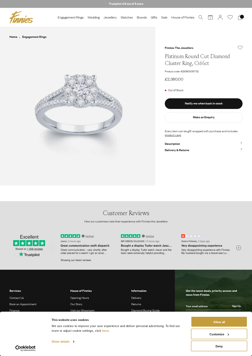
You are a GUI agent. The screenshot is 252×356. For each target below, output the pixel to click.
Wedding (94, 17)
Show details (60, 341)
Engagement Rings (71, 17)
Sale (164, 17)
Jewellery (110, 17)
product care (173, 135)
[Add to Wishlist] (240, 47)
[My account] (220, 17)
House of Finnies (182, 17)
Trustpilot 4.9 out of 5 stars (126, 3)
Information (138, 290)
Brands (142, 17)
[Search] (200, 17)
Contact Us (16, 297)
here (105, 330)
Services (15, 290)
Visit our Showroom (82, 310)
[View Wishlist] (230, 17)
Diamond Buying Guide (145, 310)
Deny (219, 346)
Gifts (154, 17)
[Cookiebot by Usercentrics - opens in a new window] (25, 348)
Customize (216, 334)
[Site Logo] (21, 17)
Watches (127, 17)
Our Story (76, 304)
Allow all (219, 322)
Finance (14, 310)
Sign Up (236, 306)
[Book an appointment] (210, 17)
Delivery (136, 297)
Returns (136, 304)
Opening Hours (79, 297)
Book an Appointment (22, 304)
